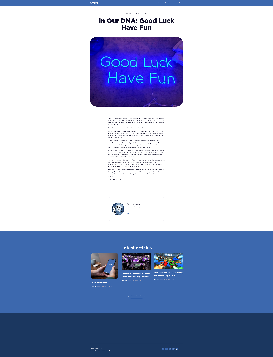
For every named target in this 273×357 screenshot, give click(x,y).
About (167, 3)
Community (175, 327)
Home (160, 3)
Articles (128, 13)
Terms (161, 334)
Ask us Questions (175, 331)
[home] (94, 3)
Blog (180, 3)
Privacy (161, 330)
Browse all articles (136, 296)
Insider (174, 3)
